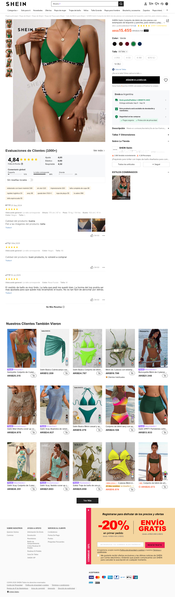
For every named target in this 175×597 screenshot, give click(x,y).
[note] (116, 377)
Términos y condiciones (60, 585)
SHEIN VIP (31, 558)
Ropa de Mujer (24, 16)
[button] (162, 3)
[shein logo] (16, 4)
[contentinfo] (130, 577)
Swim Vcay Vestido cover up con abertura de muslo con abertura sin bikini (54, 485)
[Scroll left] (164, 10)
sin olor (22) (41, 188)
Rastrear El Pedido (34, 551)
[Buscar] (121, 3)
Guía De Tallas (32, 554)
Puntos (50, 539)
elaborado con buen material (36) (19, 188)
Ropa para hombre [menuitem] (112, 10)
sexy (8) (30, 193)
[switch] (30, 180)
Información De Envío (35, 532)
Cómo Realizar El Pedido (33, 547)
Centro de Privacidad (15, 585)
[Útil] (92, 235)
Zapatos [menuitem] (146, 10)
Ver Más (87, 500)
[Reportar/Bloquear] (103, 235)
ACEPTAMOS (94, 572)
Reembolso (31, 539)
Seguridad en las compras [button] (129, 117)
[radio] (114, 43)
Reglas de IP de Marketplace (17, 588)
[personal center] (145, 3)
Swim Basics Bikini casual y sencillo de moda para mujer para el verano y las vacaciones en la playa (87, 426)
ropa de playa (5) (62, 193)
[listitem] (121, 188)
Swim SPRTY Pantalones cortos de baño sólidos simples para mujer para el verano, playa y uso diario (153, 429)
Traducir (8, 228)
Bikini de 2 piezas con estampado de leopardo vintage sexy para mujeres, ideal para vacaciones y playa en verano (120, 370)
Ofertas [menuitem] (48, 10)
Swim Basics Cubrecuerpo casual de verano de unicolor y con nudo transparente (54, 370)
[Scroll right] (167, 10)
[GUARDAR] (166, 80)
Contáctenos (52, 532)
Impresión (51, 588)
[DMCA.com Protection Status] (97, 582)
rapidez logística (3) (14, 193)
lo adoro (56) (78, 193)
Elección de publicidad (66, 588)
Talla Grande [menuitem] (96, 10)
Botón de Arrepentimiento (33, 543)
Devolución (31, 535)
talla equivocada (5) (14, 198)
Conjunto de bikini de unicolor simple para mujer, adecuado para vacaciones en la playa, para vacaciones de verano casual (153, 483)
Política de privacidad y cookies (37, 585)
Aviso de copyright (38, 588)
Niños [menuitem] (86, 10)
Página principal (11, 16)
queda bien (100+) (45, 193)
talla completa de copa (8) (79, 188)
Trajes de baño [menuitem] (75, 10)
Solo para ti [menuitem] (25, 10)
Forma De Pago (54, 535)
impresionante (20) (58, 188)
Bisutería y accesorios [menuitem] (131, 10)
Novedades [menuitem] (38, 10)
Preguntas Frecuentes (56, 542)
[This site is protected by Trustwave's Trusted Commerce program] (91, 582)
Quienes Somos (13, 532)
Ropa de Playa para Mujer (55, 16)
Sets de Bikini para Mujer (75, 16)
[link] (151, 3)
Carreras (10, 535)
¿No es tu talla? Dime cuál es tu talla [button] (126, 73)
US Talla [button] (122, 51)
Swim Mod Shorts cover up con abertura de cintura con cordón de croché (22, 429)
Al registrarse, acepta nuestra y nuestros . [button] (129, 551)
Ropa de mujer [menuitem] (60, 10)
